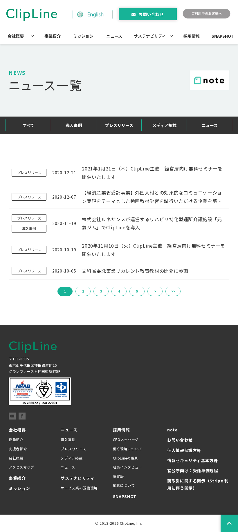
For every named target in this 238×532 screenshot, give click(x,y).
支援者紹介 (18, 448)
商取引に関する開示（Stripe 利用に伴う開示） (198, 484)
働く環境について (127, 448)
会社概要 (16, 36)
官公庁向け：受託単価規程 (192, 470)
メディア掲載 (164, 125)
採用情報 (191, 36)
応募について (124, 485)
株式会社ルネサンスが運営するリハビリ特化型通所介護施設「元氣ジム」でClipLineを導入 (152, 223)
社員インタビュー (127, 466)
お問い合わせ (151, 14)
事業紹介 (52, 36)
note (172, 430)
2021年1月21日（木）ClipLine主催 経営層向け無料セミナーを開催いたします (152, 172)
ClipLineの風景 (125, 457)
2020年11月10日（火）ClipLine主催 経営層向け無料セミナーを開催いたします (153, 249)
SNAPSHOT (223, 36)
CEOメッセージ (126, 439)
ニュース (114, 36)
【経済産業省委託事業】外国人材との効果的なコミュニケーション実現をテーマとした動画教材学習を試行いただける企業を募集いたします (152, 197)
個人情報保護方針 (184, 450)
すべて (28, 125)
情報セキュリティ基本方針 (192, 460)
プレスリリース (119, 125)
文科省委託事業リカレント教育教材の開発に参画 (135, 270)
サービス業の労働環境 (79, 487)
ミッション (83, 36)
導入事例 (74, 125)
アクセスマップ (21, 466)
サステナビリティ (150, 36)
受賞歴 (118, 476)
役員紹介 (16, 439)
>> (173, 291)
